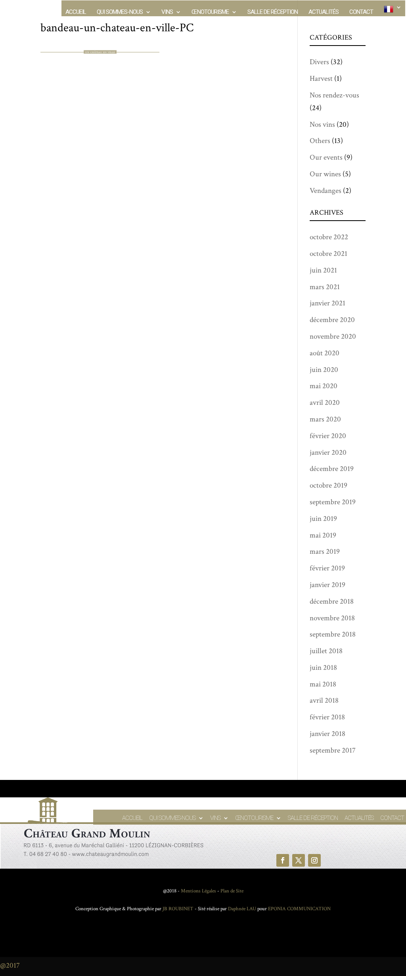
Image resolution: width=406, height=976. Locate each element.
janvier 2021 (327, 303)
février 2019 (327, 568)
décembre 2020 (332, 320)
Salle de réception (272, 12)
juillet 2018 (326, 651)
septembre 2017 (333, 750)
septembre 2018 (333, 634)
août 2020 (324, 353)
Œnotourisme (210, 12)
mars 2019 (325, 552)
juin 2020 (324, 370)
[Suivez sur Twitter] (298, 860)
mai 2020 (323, 386)
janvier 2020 (328, 453)
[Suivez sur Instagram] (314, 860)
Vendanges (325, 191)
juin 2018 (323, 668)
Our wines (325, 174)
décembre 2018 (332, 601)
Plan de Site (231, 891)
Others (320, 141)
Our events (326, 157)
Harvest (321, 79)
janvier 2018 (327, 734)
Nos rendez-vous (334, 95)
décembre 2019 (332, 469)
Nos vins (322, 125)
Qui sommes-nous (120, 12)
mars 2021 (325, 287)
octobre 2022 (329, 237)
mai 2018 (323, 684)
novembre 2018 (332, 618)
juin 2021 (323, 270)
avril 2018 (324, 700)
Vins (167, 12)
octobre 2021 (328, 254)
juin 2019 (323, 519)
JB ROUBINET (178, 908)
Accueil (75, 12)
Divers (319, 62)
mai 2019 (323, 535)
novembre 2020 (333, 336)
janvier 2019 (327, 585)
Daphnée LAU (241, 908)
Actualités (323, 12)
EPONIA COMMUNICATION (299, 908)
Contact (361, 12)
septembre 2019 (333, 502)
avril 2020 (325, 403)
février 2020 (328, 436)
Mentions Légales (198, 891)
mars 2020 (325, 419)
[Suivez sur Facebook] (282, 860)
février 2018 (327, 717)
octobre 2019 (328, 485)
